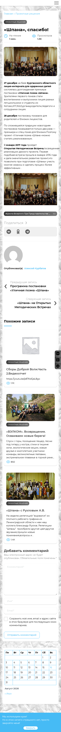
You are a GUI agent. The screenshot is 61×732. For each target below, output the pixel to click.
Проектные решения (15, 22)
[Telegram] (27, 231)
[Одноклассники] (18, 231)
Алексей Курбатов (35, 268)
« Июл (8, 693)
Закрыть (30, 728)
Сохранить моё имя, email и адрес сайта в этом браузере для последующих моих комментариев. (32, 622)
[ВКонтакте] (8, 231)
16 (51, 667)
